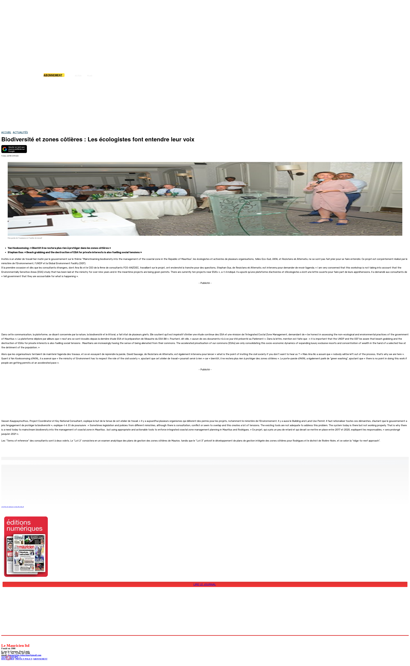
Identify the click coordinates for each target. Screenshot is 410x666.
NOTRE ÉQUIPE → (11, 657)
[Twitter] (45, 448)
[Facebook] (33, 448)
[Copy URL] (56, 448)
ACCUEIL (6, 132)
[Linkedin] (18, 639)
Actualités (20, 132)
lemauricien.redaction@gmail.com (24, 655)
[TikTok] (26, 639)
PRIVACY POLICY (23, 659)
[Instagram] (11, 639)
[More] (68, 448)
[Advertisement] (205, 103)
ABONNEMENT (40, 659)
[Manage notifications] (8, 657)
